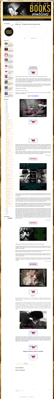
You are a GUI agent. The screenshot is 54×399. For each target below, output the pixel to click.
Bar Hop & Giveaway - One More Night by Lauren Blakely (9, 178)
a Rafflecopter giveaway (33, 360)
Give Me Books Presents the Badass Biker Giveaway (11, 81)
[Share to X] (25, 363)
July (5, 118)
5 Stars (20, 364)
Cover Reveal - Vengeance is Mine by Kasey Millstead (9, 183)
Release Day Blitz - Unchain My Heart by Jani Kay (9, 194)
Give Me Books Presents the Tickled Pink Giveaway (11, 76)
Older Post (49, 389)
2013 (5, 214)
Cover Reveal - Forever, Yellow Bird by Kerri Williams (9, 198)
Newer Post (17, 389)
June (6, 208)
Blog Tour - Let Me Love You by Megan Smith (8, 147)
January (6, 213)
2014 (5, 112)
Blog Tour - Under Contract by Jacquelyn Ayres (8, 149)
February (6, 212)
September (6, 116)
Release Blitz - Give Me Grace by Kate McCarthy (9, 180)
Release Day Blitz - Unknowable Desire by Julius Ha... (9, 173)
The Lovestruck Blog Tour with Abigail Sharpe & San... (8, 191)
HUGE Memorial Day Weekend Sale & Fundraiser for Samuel (10, 43)
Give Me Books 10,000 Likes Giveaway (10, 64)
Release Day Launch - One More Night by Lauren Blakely (9, 188)
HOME (5, 19)
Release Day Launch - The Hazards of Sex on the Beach (9, 143)
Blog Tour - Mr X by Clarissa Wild (9, 122)
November (6, 114)
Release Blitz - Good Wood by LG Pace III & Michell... (9, 141)
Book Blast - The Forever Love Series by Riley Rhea (8, 151)
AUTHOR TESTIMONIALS (18, 19)
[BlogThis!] (24, 363)
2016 (5, 110)
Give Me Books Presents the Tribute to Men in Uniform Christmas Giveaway (11, 93)
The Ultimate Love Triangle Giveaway (10, 70)
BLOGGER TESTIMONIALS (30, 19)
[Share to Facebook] (26, 363)
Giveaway (24, 364)
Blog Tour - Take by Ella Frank (8, 192)
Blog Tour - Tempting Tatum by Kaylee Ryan (8, 169)
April (6, 210)
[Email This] (24, 363)
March (6, 211)
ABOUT (9, 19)
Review (29, 364)
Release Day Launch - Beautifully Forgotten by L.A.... (9, 124)
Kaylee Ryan (26, 364)
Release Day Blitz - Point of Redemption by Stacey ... (8, 119)
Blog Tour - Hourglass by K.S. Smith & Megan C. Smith (9, 128)
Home (33, 389)
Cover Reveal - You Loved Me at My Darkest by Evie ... (9, 195)
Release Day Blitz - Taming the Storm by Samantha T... (8, 203)
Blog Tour (22, 364)
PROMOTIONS (41, 19)
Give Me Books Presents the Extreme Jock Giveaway (11, 59)
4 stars (18, 364)
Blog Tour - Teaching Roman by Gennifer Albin (8, 139)
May (5, 209)
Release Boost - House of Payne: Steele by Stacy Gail (10, 48)
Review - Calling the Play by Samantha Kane (11, 86)
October (6, 115)
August (6, 117)
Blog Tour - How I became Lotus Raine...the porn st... (9, 121)
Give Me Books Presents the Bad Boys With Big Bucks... (9, 202)
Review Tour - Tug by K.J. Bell (8, 155)
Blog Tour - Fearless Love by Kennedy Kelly (8, 130)
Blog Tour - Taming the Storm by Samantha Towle (9, 197)
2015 (5, 111)
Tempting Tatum (31, 364)
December (6, 113)
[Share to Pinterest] (27, 363)
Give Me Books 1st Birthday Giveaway (10, 54)
